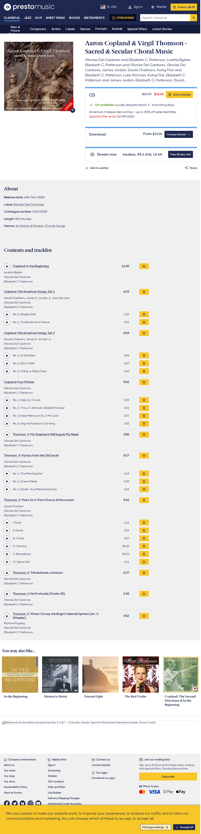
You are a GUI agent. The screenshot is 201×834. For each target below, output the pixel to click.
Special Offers (137, 29)
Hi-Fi (38, 18)
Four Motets (25, 382)
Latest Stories (162, 29)
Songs (60, 226)
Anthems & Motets (30, 226)
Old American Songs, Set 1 (36, 292)
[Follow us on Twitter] (16, 803)
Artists (56, 29)
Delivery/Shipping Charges (64, 798)
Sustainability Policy (15, 787)
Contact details (101, 765)
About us (9, 765)
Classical (12, 18)
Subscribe (168, 776)
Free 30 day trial (180, 154)
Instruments (94, 18)
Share (193, 168)
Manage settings (153, 827)
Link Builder (54, 792)
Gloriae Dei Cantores (28, 204)
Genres (85, 29)
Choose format (176, 134)
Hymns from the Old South (40, 455)
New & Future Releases (15, 30)
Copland (19, 266)
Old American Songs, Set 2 (36, 333)
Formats (101, 29)
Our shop (9, 776)
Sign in (138, 7)
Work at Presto (13, 792)
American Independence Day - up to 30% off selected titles (132, 114)
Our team (10, 770)
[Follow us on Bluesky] (23, 803)
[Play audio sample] (7, 266)
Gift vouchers (56, 781)
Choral (50, 226)
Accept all (186, 827)
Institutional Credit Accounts (64, 803)
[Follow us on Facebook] (8, 803)
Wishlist (161, 7)
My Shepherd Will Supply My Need (54, 434)
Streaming (125, 18)
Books (74, 18)
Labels (70, 29)
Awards (117, 29)
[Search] (193, 17)
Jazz (27, 18)
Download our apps (103, 778)
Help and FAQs (56, 787)
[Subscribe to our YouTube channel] (39, 803)
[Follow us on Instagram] (31, 803)
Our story (9, 781)
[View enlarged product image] (38, 76)
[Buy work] (144, 266)
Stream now (107, 154)
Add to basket (182, 94)
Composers (38, 29)
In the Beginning (37, 266)
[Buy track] (144, 314)
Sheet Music (55, 18)
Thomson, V (21, 434)
